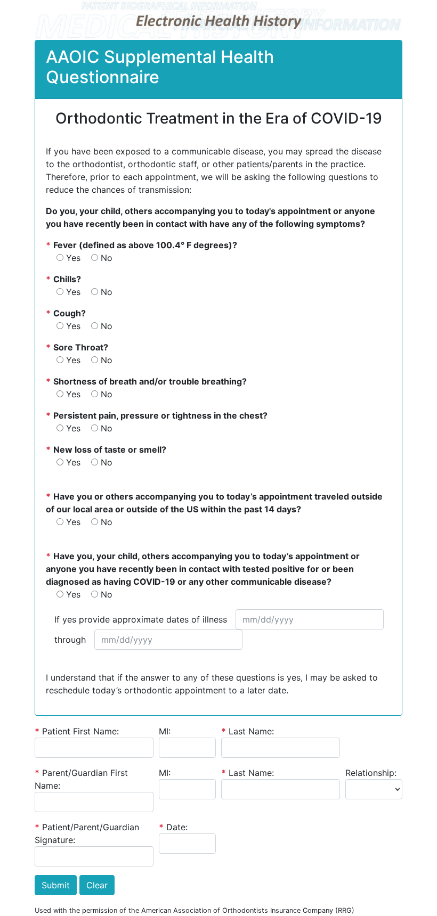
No (106, 257)
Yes (73, 257)
